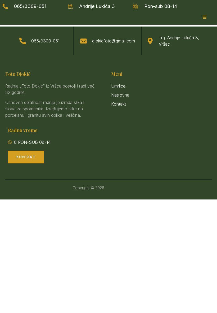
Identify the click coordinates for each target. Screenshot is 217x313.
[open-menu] (204, 17)
